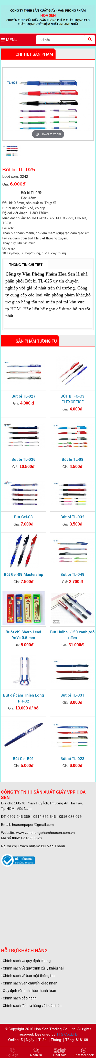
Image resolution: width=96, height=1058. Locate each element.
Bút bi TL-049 (72, 574)
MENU (11, 39)
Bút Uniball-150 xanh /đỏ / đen (72, 634)
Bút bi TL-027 (24, 396)
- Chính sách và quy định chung (26, 960)
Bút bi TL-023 (72, 758)
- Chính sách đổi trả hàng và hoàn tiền (31, 1005)
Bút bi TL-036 (24, 459)
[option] (48, 104)
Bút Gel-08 (23, 516)
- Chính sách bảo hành (19, 998)
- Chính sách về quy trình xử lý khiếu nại (32, 968)
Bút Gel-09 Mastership (23, 574)
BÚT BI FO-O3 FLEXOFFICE (72, 399)
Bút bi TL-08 (72, 459)
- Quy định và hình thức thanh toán (28, 990)
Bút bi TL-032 (72, 516)
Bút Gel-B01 (23, 758)
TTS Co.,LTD (67, 1034)
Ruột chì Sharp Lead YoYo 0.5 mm (23, 634)
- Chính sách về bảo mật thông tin (28, 975)
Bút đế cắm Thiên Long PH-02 (23, 698)
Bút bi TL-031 (72, 695)
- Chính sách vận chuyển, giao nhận (29, 983)
